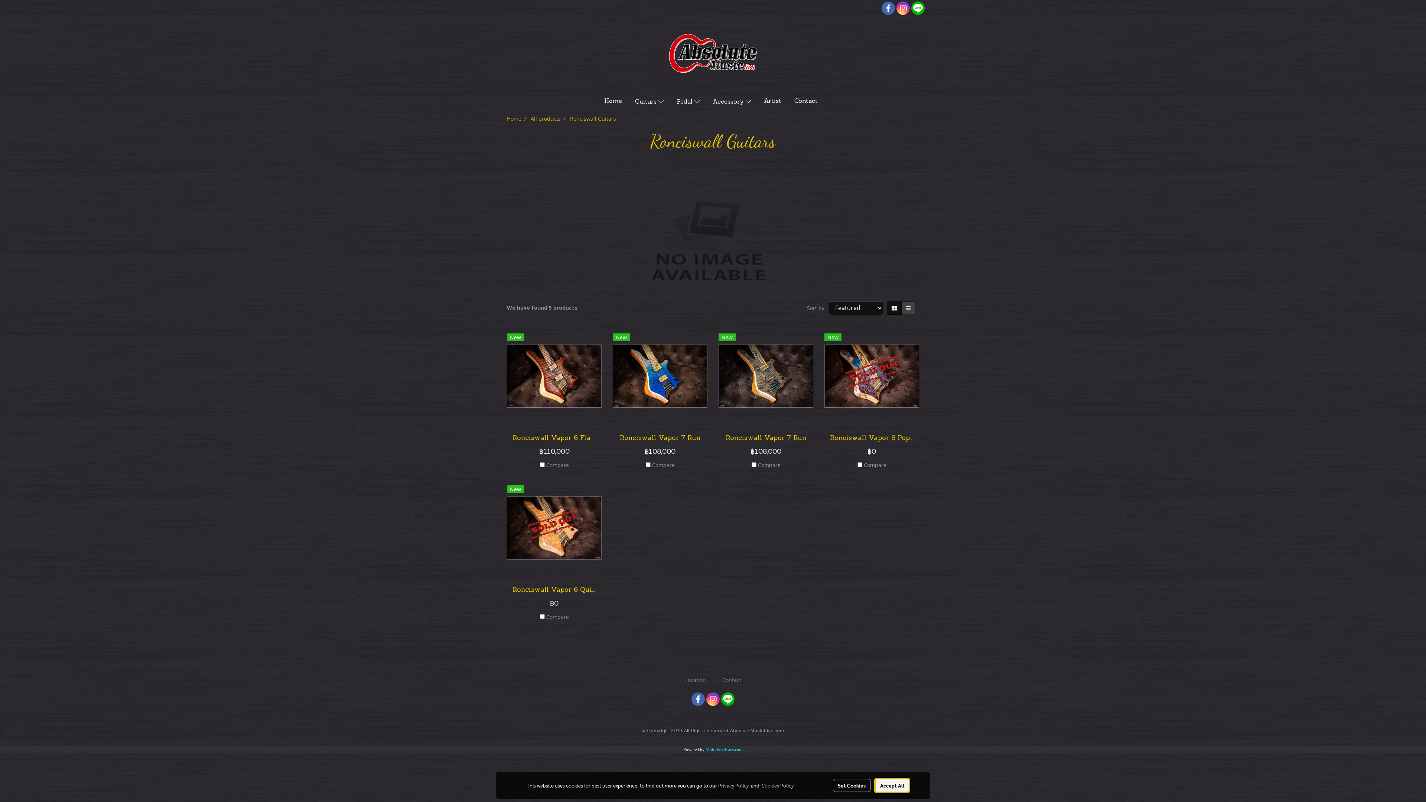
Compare (557, 465)
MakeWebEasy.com (724, 749)
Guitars (646, 102)
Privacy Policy (733, 785)
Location (695, 680)
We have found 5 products (542, 307)
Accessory (729, 102)
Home (613, 101)
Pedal (685, 102)
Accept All (892, 785)
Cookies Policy (778, 785)
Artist (772, 101)
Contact (806, 101)
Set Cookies (852, 785)
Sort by (818, 308)
